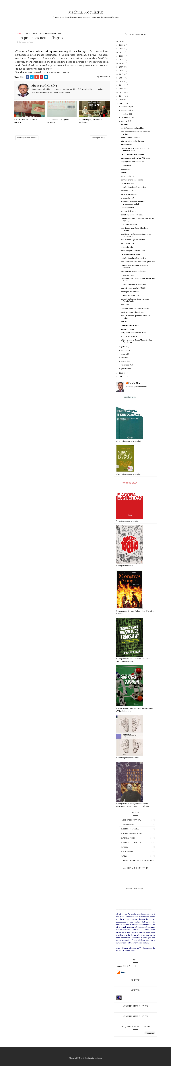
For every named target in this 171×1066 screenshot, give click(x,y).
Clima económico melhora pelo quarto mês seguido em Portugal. (51, 51)
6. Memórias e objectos (131, 842)
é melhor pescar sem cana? (132, 215)
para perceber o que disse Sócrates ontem (135, 132)
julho (123, 346)
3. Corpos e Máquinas (130, 829)
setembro (125, 117)
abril (123, 357)
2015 (121, 81)
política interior (127, 247)
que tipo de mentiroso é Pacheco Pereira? (134, 229)
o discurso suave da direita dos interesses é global (133, 202)
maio (123, 354)
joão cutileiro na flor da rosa (132, 141)
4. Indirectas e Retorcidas (131, 833)
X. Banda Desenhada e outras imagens (137, 861)
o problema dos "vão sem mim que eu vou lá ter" (138, 279)
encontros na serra (129, 336)
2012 (121, 92)
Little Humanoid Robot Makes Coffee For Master (136, 341)
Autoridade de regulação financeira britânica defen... (135, 149)
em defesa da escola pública (132, 128)
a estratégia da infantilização (133, 312)
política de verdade (129, 224)
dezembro (125, 106)
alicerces (124, 124)
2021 (121, 59)
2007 (121, 376)
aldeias (124, 172)
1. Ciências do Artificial (131, 820)
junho (124, 350)
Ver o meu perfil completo (136, 386)
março (124, 361)
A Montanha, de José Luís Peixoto (25, 121)
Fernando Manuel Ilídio (130, 254)
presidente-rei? (127, 198)
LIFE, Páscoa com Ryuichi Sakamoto (58, 121)
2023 (121, 52)
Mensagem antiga (98, 138)
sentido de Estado (128, 211)
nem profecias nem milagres (132, 154)
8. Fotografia (127, 851)
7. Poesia (124, 847)
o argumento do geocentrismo (133, 332)
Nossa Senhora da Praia (130, 137)
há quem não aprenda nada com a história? (134, 266)
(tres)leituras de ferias (130, 325)
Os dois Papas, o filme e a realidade (90, 121)
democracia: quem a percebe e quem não (138, 261)
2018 (121, 70)
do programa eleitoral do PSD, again (135, 158)
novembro (125, 110)
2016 (121, 78)
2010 (121, 100)
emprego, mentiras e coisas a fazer (135, 308)
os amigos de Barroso (130, 291)
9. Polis (124, 856)
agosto (124, 121)
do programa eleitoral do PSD (133, 161)
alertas (124, 321)
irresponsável (126, 144)
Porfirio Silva (134, 383)
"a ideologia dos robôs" (130, 295)
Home (18, 33)
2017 (121, 74)
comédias (125, 305)
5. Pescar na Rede (30, 33)
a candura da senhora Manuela (133, 271)
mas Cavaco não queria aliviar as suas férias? (136, 316)
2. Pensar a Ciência (129, 824)
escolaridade (126, 169)
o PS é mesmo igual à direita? (133, 240)
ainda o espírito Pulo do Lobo (133, 250)
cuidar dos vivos (127, 329)
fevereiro (125, 365)
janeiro (124, 368)
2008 (121, 373)
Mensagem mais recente (26, 138)
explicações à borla (129, 194)
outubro (125, 114)
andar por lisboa (127, 176)
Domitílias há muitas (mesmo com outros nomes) (137, 219)
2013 (121, 89)
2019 (121, 67)
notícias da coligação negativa (133, 187)
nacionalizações (127, 183)
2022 (121, 56)
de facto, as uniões (129, 191)
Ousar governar (127, 207)
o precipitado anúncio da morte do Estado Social (135, 300)
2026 (121, 41)
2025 (121, 45)
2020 (121, 63)
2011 (121, 96)
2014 (121, 85)
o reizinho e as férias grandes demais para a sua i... (136, 235)
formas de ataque (128, 275)
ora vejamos (126, 165)
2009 (121, 103)
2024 (121, 49)
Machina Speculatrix (85, 11)
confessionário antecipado (132, 180)
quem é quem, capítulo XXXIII (133, 288)
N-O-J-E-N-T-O (127, 243)
